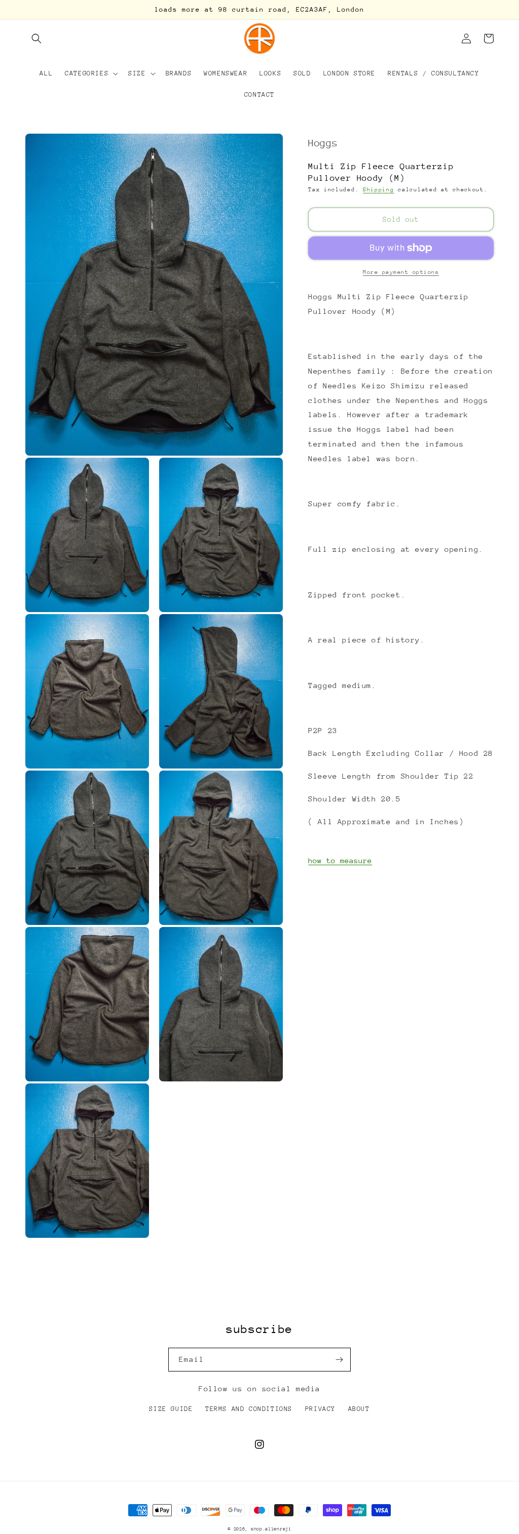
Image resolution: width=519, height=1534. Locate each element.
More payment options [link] (401, 272)
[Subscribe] (339, 1359)
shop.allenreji (271, 1528)
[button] (36, 38)
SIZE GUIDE (171, 1408)
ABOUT (359, 1408)
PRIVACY (320, 1408)
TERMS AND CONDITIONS (248, 1408)
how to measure (340, 860)
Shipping (378, 189)
